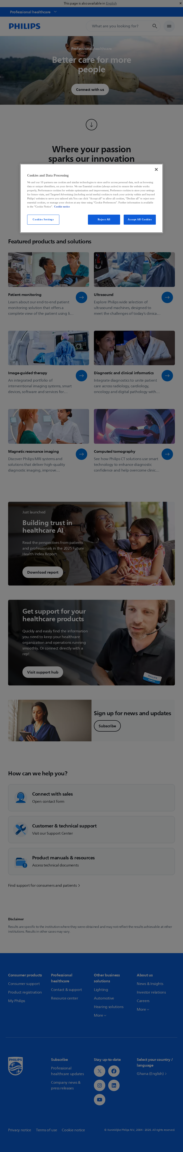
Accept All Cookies (140, 219)
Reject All (104, 219)
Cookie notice (62, 206)
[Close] (156, 169)
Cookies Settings (43, 219)
